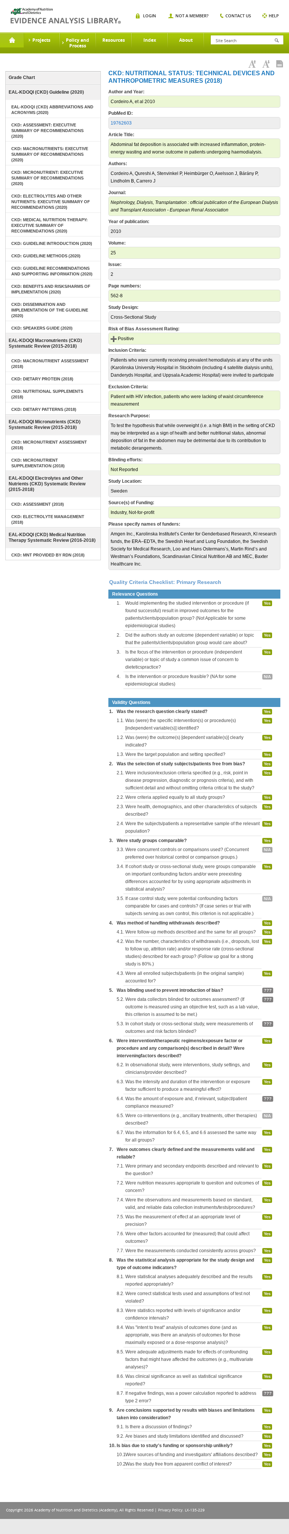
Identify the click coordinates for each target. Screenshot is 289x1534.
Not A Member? (191, 15)
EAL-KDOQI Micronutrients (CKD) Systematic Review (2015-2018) (45, 424)
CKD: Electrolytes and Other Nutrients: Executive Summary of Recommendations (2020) (50, 202)
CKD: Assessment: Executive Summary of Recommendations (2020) (47, 130)
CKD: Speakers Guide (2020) (42, 328)
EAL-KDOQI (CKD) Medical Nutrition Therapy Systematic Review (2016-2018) (52, 537)
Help (274, 15)
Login (149, 15)
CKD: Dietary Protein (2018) (42, 379)
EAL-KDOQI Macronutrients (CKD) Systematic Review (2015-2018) (45, 343)
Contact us (238, 15)
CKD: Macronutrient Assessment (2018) (50, 364)
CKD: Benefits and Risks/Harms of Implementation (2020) (50, 289)
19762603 (121, 123)
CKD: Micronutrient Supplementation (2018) (38, 463)
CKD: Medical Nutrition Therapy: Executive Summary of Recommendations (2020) (49, 225)
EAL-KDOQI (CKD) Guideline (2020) (46, 92)
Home (12, 40)
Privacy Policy (170, 1510)
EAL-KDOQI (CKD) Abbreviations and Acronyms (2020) (52, 110)
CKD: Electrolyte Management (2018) (47, 519)
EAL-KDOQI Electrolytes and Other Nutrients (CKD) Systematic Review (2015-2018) (47, 484)
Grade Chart (22, 77)
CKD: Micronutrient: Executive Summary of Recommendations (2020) (47, 178)
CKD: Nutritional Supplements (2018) (47, 394)
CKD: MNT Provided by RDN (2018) (48, 555)
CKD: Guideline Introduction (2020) (51, 243)
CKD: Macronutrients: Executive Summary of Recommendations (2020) (49, 154)
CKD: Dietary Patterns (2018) (43, 409)
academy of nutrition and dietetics (66, 16)
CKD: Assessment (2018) (37, 504)
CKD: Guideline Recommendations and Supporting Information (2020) (52, 271)
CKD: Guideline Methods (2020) (46, 256)
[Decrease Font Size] (266, 64)
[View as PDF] (279, 64)
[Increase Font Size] (252, 64)
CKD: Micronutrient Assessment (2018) (49, 445)
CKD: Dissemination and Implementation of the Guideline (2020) (49, 310)
